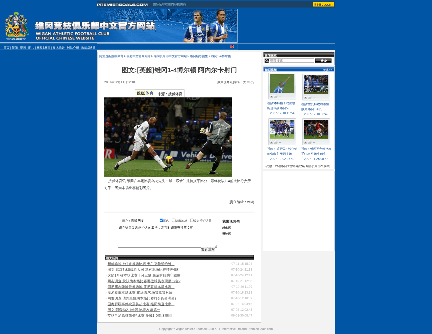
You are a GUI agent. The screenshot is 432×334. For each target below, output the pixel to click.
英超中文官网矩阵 (138, 56)
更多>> (327, 70)
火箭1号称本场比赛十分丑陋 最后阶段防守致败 (144, 275)
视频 (23, 47)
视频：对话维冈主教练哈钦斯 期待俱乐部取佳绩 (298, 166)
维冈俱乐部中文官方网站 (170, 56)
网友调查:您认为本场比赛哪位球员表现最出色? (144, 281)
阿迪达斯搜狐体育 (111, 56)
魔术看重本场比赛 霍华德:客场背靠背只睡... (142, 293)
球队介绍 (73, 47)
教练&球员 (88, 47)
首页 (7, 47)
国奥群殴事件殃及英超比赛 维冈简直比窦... (141, 304)
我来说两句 (225, 82)
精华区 (226, 228)
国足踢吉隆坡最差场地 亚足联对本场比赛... (141, 287)
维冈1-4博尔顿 (221, 56)
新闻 (15, 47)
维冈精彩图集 (199, 56)
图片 (31, 47)
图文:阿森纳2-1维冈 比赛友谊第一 (134, 310)
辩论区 (226, 234)
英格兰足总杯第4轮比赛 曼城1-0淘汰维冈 (140, 316)
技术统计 (59, 47)
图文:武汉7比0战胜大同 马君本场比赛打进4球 (143, 270)
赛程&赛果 (43, 47)
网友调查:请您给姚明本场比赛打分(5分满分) (142, 298)
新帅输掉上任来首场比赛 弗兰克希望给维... (141, 264)
